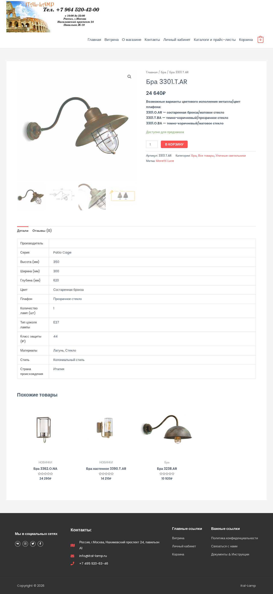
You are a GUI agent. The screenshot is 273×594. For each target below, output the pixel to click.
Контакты (152, 39)
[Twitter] (33, 543)
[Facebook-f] (40, 543)
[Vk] (17, 543)
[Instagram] (25, 543)
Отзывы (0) (42, 230)
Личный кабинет (176, 39)
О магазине (131, 39)
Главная (94, 39)
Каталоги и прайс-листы (215, 39)
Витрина (112, 39)
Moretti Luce (165, 161)
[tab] (22, 230)
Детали (22, 230)
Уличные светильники (231, 156)
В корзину (174, 144)
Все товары (206, 156)
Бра (163, 72)
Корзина (246, 39)
